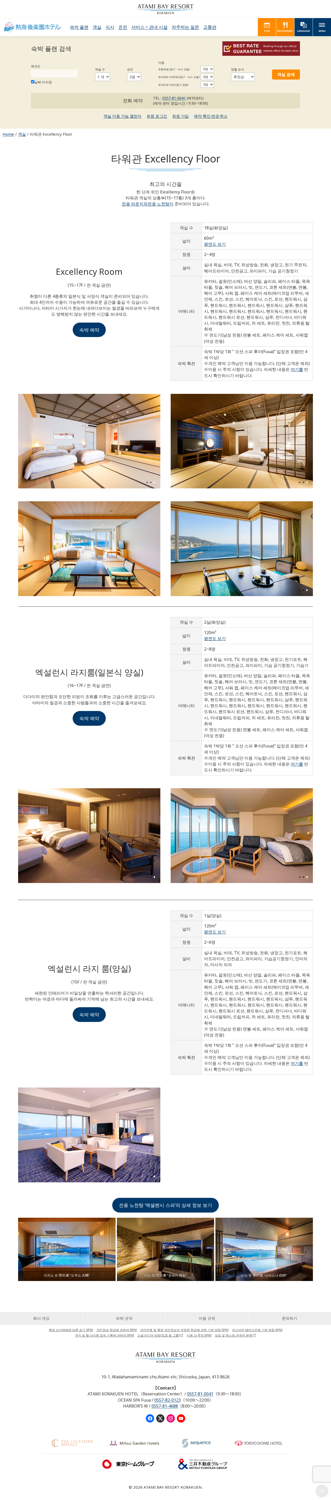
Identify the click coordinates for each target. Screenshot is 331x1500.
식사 (110, 27)
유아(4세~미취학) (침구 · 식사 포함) (178, 77)
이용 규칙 (207, 1318)
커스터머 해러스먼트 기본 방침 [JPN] (257, 1330)
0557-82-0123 (167, 1400)
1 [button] (147, 482)
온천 (122, 27)
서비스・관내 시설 (149, 27)
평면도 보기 (215, 244)
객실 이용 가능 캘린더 (122, 116)
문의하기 (289, 1318)
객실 (97, 27)
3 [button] (154, 482)
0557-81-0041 (174, 98)
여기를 (297, 369)
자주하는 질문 (185, 27)
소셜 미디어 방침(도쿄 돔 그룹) (158, 1335)
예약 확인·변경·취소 (211, 116)
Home (8, 134)
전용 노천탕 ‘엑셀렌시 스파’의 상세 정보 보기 (165, 1205)
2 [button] (151, 482)
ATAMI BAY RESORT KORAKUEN (165, 9)
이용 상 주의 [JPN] (199, 1335)
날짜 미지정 (43, 82)
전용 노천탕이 (161, 204)
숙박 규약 (124, 1318)
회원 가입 (180, 116)
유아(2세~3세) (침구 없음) (173, 85)
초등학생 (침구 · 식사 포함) (174, 69)
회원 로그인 (157, 116)
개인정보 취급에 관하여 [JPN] (116, 1330)
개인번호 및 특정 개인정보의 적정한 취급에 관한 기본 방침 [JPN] (184, 1330)
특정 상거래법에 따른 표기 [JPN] (71, 1330)
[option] (89, 441)
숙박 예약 (89, 330)
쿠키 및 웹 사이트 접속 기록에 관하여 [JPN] (104, 1335)
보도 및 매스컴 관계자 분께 (233, 1335)
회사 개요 (41, 1318)
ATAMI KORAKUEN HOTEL (32, 27)
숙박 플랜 (79, 27)
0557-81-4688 (165, 1406)
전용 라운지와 (135, 204)
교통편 (209, 27)
